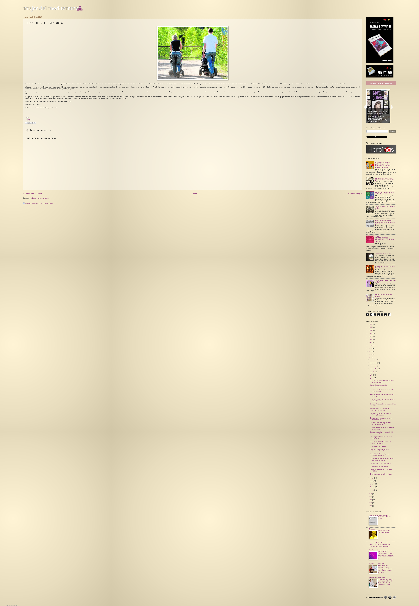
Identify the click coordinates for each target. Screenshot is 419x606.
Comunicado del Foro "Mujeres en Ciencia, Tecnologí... (380, 414)
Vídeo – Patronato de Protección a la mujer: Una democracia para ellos (379, 545)
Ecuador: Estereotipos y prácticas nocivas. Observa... (380, 423)
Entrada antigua (355, 194)
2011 (370, 503)
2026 (370, 324)
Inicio (195, 194)
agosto (372, 372)
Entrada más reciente (32, 194)
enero (372, 490)
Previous (365, 107)
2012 (370, 500)
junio (372, 378)
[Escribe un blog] (28, 123)
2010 (370, 506)
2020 (370, 342)
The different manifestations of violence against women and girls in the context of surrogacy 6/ (386, 555)
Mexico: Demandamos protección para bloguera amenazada (382, 459)
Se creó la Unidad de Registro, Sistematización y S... (379, 454)
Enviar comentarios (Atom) (40, 198)
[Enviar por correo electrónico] (26, 123)
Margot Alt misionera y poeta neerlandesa (384, 531)
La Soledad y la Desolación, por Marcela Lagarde (385, 267)
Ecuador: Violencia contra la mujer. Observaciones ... (381, 418)
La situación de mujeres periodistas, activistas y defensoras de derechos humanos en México (383, 164)
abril (371, 481)
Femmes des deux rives (377, 577)
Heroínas (372, 529)
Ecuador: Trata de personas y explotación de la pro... (379, 409)
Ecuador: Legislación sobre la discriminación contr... (379, 450)
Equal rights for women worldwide (380, 550)
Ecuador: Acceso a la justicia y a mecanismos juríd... (380, 442)
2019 (370, 345)
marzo (372, 484)
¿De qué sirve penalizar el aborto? (381, 463)
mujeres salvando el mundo (378, 515)
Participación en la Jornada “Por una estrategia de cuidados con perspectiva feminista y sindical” (385, 569)
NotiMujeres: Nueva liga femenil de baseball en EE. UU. (385, 193)
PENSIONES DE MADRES (378, 446)
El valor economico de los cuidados (381, 474)
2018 (370, 348)
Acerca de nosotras (12, 605)
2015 (370, 357)
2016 (370, 354)
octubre (372, 366)
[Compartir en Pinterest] (35, 123)
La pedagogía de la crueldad (379, 466)
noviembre (373, 363)
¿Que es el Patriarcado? (383, 254)
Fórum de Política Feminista (378, 543)
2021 (370, 339)
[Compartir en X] (30, 123)
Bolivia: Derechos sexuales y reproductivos (379, 386)
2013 (370, 497)
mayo (372, 478)
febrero (372, 487)
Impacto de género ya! (376, 564)
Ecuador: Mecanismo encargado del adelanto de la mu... (381, 433)
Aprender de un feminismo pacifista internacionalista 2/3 (384, 179)
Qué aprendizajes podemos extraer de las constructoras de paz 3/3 (385, 222)
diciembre (373, 360)
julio (371, 375)
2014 (370, 494)
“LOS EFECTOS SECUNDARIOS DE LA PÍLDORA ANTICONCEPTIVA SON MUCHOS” (384, 239)
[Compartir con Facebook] (33, 123)
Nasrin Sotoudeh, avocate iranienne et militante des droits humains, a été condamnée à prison (386, 582)
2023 (370, 333)
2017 (370, 351)
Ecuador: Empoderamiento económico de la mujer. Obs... (382, 381)
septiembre (374, 369)
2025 (370, 327)
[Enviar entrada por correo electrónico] (27, 117)
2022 (370, 336)
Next (392, 107)
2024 (370, 330)
